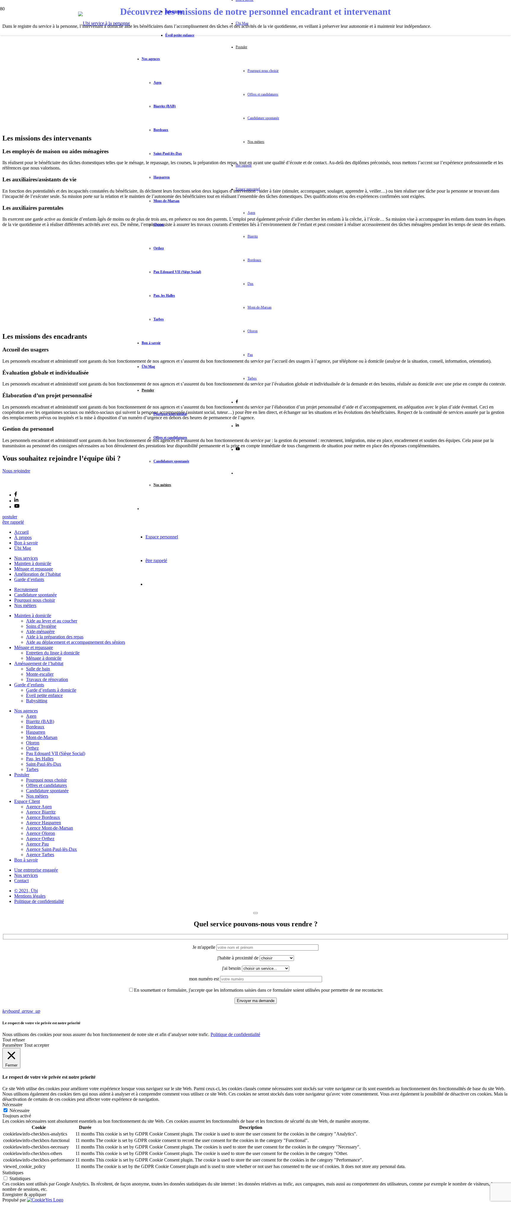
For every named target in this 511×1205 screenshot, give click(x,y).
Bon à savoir (26, 542)
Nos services (26, 558)
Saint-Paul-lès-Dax (43, 764)
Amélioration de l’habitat (37, 574)
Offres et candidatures (46, 785)
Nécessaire (19, 1110)
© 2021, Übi (26, 890)
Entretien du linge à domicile (53, 652)
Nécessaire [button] (12, 1104)
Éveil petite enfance (44, 695)
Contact (21, 880)
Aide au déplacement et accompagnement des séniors (75, 642)
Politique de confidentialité (39, 901)
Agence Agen (39, 806)
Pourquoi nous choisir (34, 600)
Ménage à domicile (44, 658)
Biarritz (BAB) (40, 721)
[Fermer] (255, 913)
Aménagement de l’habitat (38, 663)
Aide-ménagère (40, 631)
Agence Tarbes (40, 854)
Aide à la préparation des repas (54, 636)
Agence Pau (37, 843)
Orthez (32, 748)
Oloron (32, 742)
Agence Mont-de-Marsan (49, 827)
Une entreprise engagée (36, 869)
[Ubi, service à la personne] (104, 23)
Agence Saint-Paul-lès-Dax (51, 849)
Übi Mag (22, 548)
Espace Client (27, 801)
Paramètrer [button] (12, 1045)
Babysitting (36, 700)
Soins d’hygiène (41, 626)
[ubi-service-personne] (16, 484)
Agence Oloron (40, 833)
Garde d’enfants (29, 579)
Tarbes (32, 769)
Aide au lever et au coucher (51, 620)
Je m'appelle (204, 947)
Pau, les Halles (40, 758)
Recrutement (26, 589)
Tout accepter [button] (36, 1045)
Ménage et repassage (33, 568)
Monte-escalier (40, 674)
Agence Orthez (40, 838)
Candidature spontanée (35, 594)
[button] (21, 1011)
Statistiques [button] (12, 1172)
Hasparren (35, 732)
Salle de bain (38, 668)
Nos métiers (25, 605)
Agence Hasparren (43, 822)
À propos (23, 537)
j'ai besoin (232, 968)
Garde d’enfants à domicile (51, 690)
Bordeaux (35, 726)
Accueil (21, 532)
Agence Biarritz (41, 811)
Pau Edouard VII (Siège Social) (55, 753)
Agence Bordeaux (43, 817)
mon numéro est (204, 978)
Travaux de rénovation (47, 679)
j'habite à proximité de (238, 957)
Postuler (21, 774)
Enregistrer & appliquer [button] (24, 1194)
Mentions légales (30, 895)
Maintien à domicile (32, 563)
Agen (31, 716)
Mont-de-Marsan (41, 737)
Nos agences (26, 710)
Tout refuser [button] (13, 1039)
